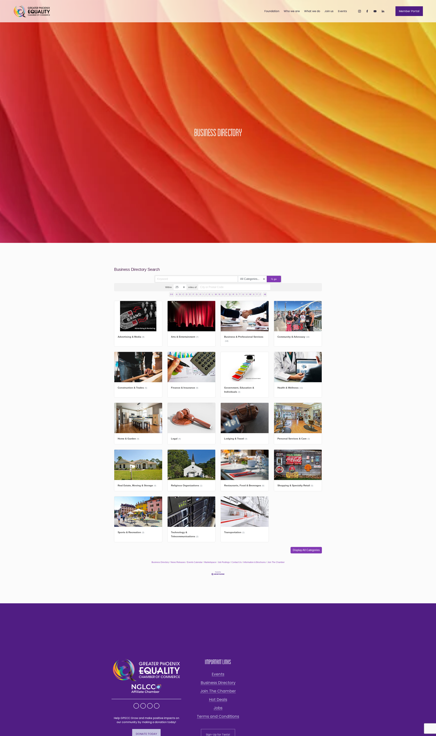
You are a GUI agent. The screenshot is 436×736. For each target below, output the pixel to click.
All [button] (265, 294)
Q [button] (230, 294)
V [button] (246, 294)
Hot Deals (218, 699)
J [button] (206, 294)
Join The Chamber (276, 562)
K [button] (209, 294)
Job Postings (224, 562)
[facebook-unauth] (367, 11)
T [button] (239, 294)
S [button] (236, 294)
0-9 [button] (171, 294)
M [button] (216, 294)
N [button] (219, 294)
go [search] (275, 279)
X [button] (253, 294)
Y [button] (257, 294)
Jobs (218, 708)
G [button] (197, 294)
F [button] (193, 294)
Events (218, 674)
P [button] (226, 294)
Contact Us (236, 562)
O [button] (223, 294)
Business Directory (160, 562)
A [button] (176, 294)
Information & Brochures (254, 562)
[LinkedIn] (383, 11)
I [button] (203, 294)
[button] (306, 550)
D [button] (186, 294)
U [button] (243, 294)
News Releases (178, 562)
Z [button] (260, 294)
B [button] (180, 294)
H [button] (200, 294)
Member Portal (409, 11)
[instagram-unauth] (359, 11)
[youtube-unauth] (375, 11)
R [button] (233, 294)
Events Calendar (195, 562)
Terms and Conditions (218, 716)
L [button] (212, 294)
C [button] (183, 294)
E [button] (190, 294)
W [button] (250, 294)
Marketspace (210, 562)
